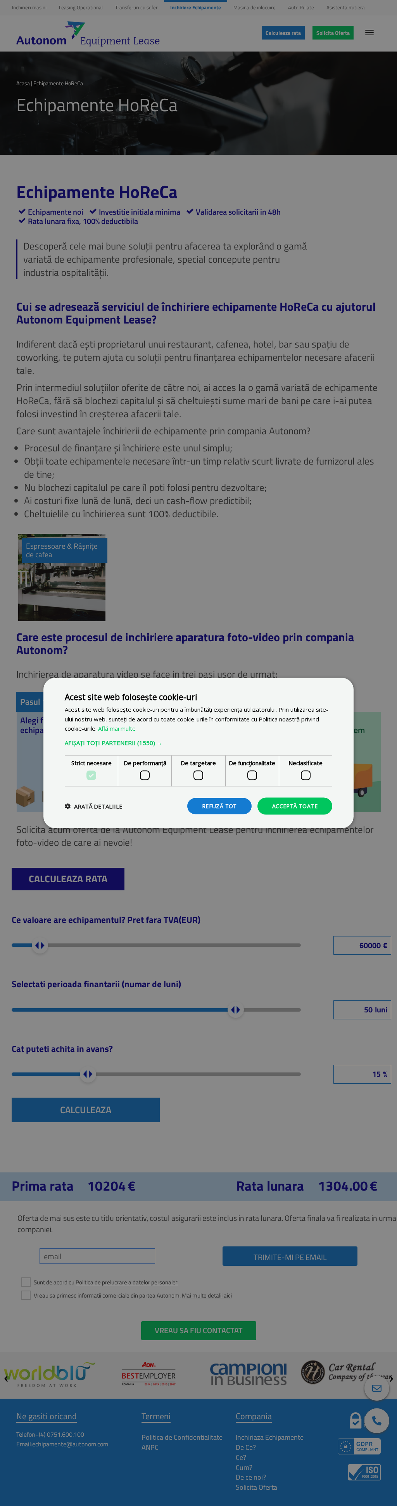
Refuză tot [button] (219, 805)
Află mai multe (117, 728)
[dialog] (198, 753)
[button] (198, 742)
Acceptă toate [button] (295, 805)
